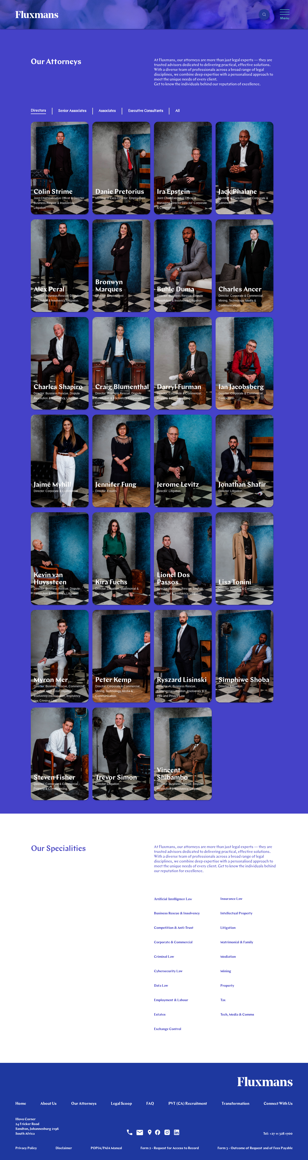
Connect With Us (278, 1104)
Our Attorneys (83, 1104)
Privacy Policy (26, 1148)
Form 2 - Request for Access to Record (170, 1148)
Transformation (235, 1104)
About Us (48, 1104)
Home (20, 1104)
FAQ (150, 1104)
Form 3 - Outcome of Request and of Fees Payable (255, 1148)
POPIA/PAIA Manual (106, 1148)
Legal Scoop (121, 1104)
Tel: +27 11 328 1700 (278, 1134)
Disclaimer (64, 1148)
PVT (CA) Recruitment (187, 1104)
